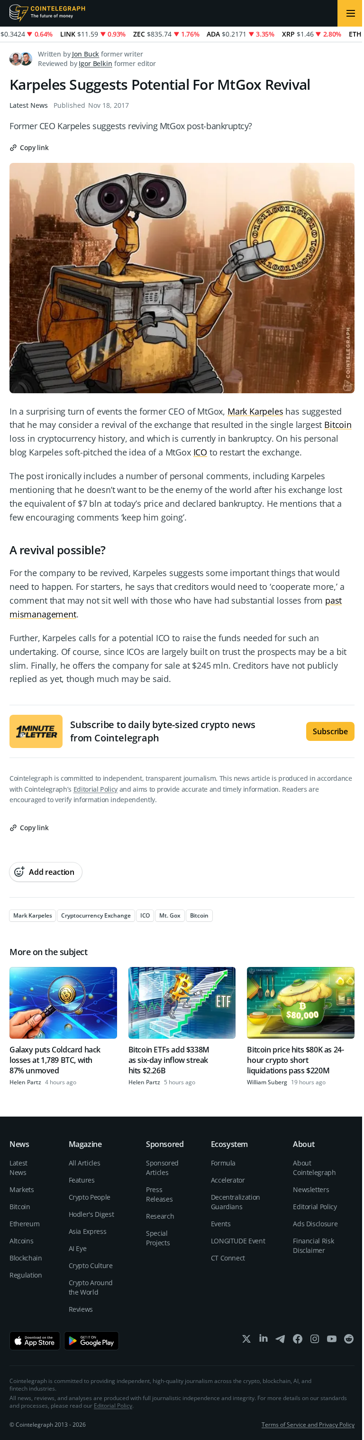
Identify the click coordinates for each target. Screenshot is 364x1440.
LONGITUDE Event (238, 1240)
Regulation (25, 1274)
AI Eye (78, 1248)
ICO (200, 452)
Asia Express (88, 1231)
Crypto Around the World (91, 1287)
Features (82, 1179)
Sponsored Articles (162, 1167)
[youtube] (331, 1341)
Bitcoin (338, 424)
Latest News (28, 105)
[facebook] (297, 1341)
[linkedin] (263, 1341)
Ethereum (24, 1223)
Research (160, 1216)
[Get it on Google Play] (91, 1340)
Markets (21, 1189)
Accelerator (228, 1179)
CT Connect (228, 1257)
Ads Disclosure (315, 1223)
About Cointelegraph (314, 1167)
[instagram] (314, 1341)
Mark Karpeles (255, 411)
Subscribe (330, 731)
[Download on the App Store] (34, 1340)
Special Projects (158, 1238)
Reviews (81, 1309)
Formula (223, 1162)
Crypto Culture (91, 1265)
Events (221, 1223)
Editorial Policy (95, 789)
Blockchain (25, 1257)
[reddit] (349, 1341)
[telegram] (280, 1341)
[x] (246, 1341)
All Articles (84, 1162)
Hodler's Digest (91, 1214)
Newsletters (311, 1189)
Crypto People (89, 1197)
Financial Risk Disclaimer (313, 1245)
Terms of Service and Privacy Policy (308, 1425)
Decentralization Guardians (235, 1202)
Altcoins (21, 1240)
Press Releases (159, 1194)
